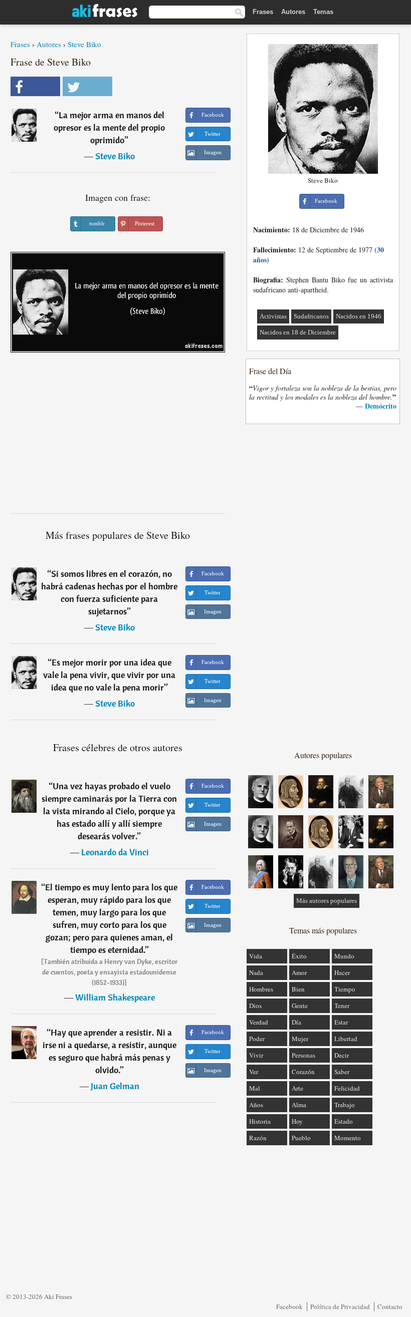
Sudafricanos (311, 316)
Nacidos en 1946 (358, 316)
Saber (341, 1071)
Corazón (303, 1071)
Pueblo (301, 1137)
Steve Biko (84, 44)
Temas (323, 12)
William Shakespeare (115, 997)
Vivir (256, 1055)
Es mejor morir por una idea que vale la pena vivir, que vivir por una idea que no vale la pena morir (109, 674)
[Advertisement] (118, 437)
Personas (303, 1055)
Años (256, 1104)
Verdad (258, 1022)
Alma (299, 1104)
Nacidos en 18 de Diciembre (298, 332)
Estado (343, 1121)
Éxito (299, 955)
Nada (256, 972)
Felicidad (347, 1088)
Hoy (297, 1121)
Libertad (345, 1038)
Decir (341, 1055)
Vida (255, 955)
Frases (263, 12)
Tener (341, 1005)
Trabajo (344, 1104)
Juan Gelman (115, 1086)
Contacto (389, 1306)
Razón (258, 1137)
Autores (293, 12)
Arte (297, 1088)
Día (296, 1022)
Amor (299, 972)
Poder (257, 1038)
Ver (253, 1071)
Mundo (344, 955)
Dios (255, 1005)
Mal (254, 1088)
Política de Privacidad (340, 1306)
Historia (260, 1121)
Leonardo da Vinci (115, 852)
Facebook (289, 1306)
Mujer (300, 1038)
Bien (298, 989)
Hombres (261, 989)
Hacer (342, 972)
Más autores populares (326, 900)
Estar (341, 1022)
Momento (347, 1137)
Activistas (273, 316)
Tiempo (344, 989)
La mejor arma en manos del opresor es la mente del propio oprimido (109, 127)
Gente (300, 1005)
